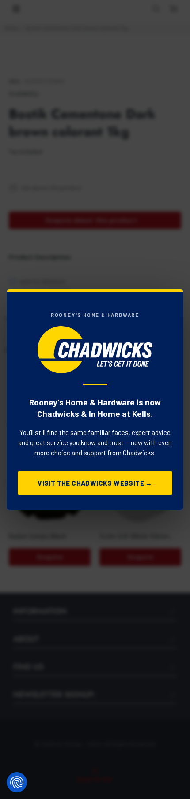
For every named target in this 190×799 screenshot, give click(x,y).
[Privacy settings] (17, 782)
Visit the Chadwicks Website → (95, 483)
